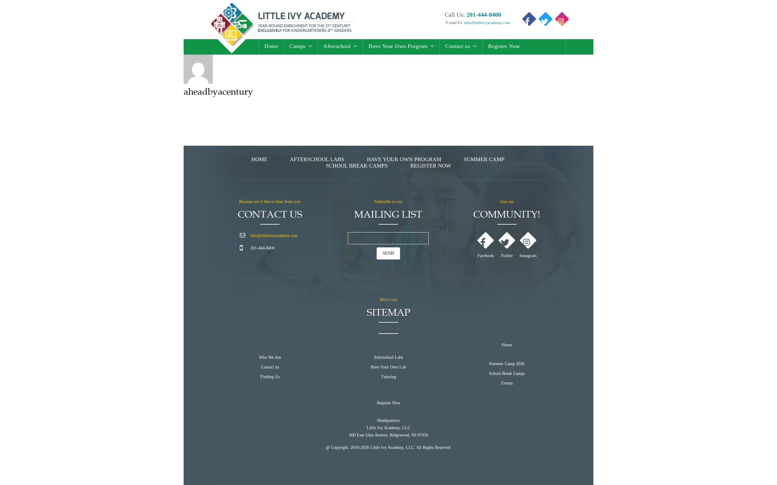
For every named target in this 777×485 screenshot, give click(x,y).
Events (507, 383)
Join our (507, 201)
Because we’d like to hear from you (269, 201)
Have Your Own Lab (388, 367)
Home (271, 46)
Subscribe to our (388, 201)
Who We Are (270, 357)
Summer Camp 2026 (506, 363)
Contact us (457, 46)
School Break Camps (357, 166)
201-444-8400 (262, 248)
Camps (298, 46)
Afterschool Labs (317, 159)
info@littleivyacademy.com (486, 22)
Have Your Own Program (398, 46)
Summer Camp (484, 159)
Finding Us (270, 377)
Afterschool (337, 46)
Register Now (504, 46)
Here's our (388, 299)
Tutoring (388, 377)
